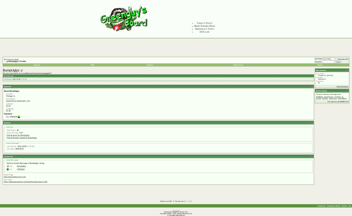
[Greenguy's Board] (124, 32)
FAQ (92, 65)
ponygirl (318, 98)
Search (319, 65)
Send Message (9, 76)
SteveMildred (342, 98)
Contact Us (321, 206)
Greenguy (337, 97)
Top (349, 206)
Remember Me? (343, 59)
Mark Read (176, 210)
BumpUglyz (21, 166)
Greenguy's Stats (204, 29)
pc (342, 97)
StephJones (333, 98)
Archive (344, 206)
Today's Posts (204, 23)
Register (37, 65)
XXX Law (204, 31)
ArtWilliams (319, 97)
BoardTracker (328, 97)
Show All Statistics (342, 86)
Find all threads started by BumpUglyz (22, 138)
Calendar (150, 65)
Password (318, 62)
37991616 (21, 169)
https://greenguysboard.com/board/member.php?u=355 (25, 182)
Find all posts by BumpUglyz (18, 135)
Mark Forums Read (204, 26)
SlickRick (325, 98)
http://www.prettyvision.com (15, 177)
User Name (318, 59)
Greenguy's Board (12, 59)
